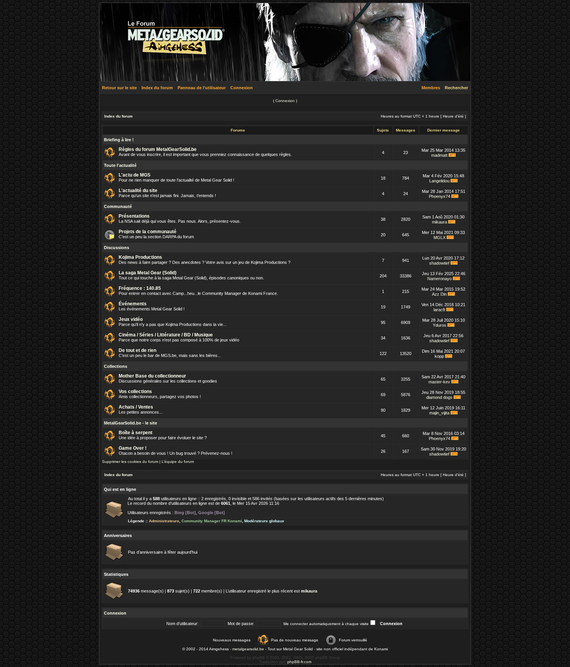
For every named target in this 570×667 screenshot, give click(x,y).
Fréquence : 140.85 (140, 288)
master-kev (439, 381)
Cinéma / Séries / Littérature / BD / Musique (166, 335)
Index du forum (157, 87)
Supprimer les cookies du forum (130, 461)
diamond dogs (439, 397)
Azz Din (439, 294)
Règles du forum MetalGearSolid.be (158, 149)
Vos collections (135, 391)
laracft (439, 309)
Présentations (134, 216)
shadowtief (439, 263)
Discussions (116, 247)
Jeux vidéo (131, 319)
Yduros (439, 325)
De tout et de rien (137, 350)
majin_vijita (439, 413)
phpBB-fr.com (299, 662)
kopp (439, 356)
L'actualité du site (138, 190)
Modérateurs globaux (264, 521)
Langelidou (439, 180)
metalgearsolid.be (248, 649)
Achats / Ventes (136, 407)
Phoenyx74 (439, 196)
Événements (133, 304)
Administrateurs (164, 521)
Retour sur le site (119, 87)
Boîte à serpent (135, 432)
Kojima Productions (140, 257)
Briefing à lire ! (119, 139)
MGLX (440, 237)
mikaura (439, 222)
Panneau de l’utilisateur (202, 87)
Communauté (118, 206)
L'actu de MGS (134, 175)
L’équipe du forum (178, 461)
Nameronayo (439, 278)
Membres (430, 87)
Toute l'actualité (120, 165)
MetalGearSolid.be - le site (130, 423)
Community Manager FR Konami (211, 521)
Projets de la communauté (147, 231)
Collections (115, 366)
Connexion (241, 87)
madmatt (439, 155)
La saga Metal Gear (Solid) (147, 272)
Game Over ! (133, 448)
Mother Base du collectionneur (152, 376)
